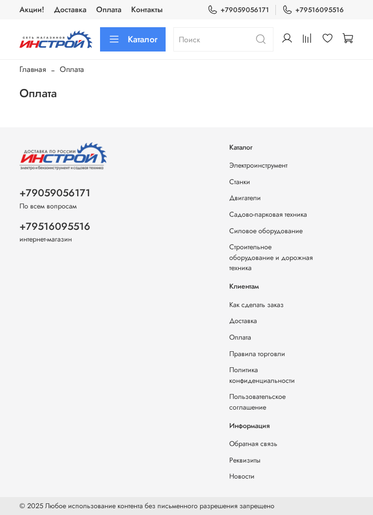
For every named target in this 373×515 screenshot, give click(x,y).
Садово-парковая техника (268, 214)
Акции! (31, 9)
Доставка (70, 9)
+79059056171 (244, 10)
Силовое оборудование (266, 231)
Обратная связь (253, 443)
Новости (241, 476)
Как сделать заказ (256, 304)
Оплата (108, 9)
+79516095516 (319, 10)
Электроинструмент (258, 165)
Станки (239, 182)
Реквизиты (244, 460)
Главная (32, 69)
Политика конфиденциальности (262, 375)
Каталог (142, 39)
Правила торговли (257, 354)
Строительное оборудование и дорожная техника (271, 257)
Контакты (147, 9)
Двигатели (245, 198)
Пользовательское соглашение (257, 402)
